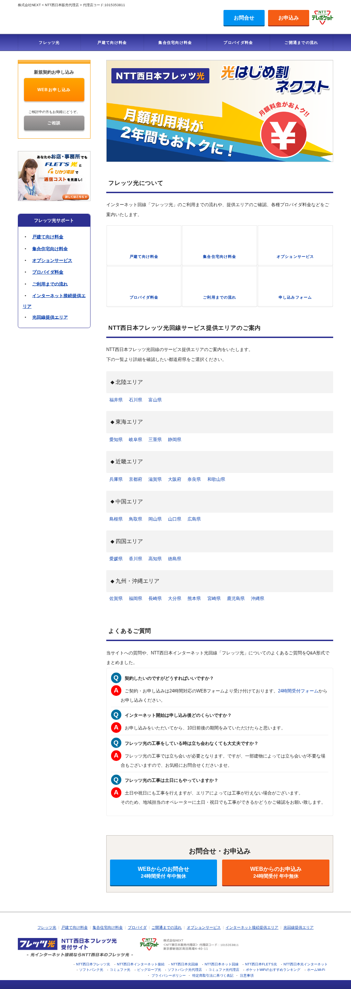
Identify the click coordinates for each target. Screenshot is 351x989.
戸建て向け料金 (112, 42)
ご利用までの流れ (50, 283)
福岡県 (135, 598)
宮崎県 (214, 598)
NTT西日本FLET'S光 (261, 964)
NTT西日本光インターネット (305, 964)
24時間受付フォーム (298, 690)
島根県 (116, 519)
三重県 (155, 439)
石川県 (135, 399)
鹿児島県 (236, 598)
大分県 (174, 598)
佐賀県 (116, 598)
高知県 (155, 558)
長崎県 (155, 598)
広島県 (194, 519)
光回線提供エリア (50, 317)
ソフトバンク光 (91, 970)
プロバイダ (137, 927)
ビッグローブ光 (149, 970)
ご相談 (54, 123)
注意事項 (247, 975)
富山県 (155, 399)
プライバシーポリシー (169, 975)
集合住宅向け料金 (175, 42)
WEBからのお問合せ (163, 872)
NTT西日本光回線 (184, 964)
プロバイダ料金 (238, 42)
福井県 (116, 399)
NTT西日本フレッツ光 (93, 964)
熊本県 (194, 598)
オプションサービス (52, 260)
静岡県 (174, 439)
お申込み (288, 18)
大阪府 (174, 479)
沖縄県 (257, 598)
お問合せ (244, 18)
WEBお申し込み (54, 89)
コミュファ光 (120, 970)
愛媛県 (116, 558)
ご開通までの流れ (301, 42)
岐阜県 (135, 439)
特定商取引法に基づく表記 (212, 975)
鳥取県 (135, 519)
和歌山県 (216, 479)
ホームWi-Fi (316, 970)
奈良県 (194, 479)
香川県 (135, 558)
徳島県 (174, 558)
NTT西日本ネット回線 (222, 964)
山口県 (174, 519)
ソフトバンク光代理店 (185, 970)
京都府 (135, 479)
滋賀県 (155, 479)
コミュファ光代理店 (223, 970)
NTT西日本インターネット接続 (141, 964)
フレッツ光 (49, 42)
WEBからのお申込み (276, 872)
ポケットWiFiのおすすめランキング (273, 970)
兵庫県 (116, 479)
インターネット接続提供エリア (252, 927)
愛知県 (116, 439)
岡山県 (155, 519)
